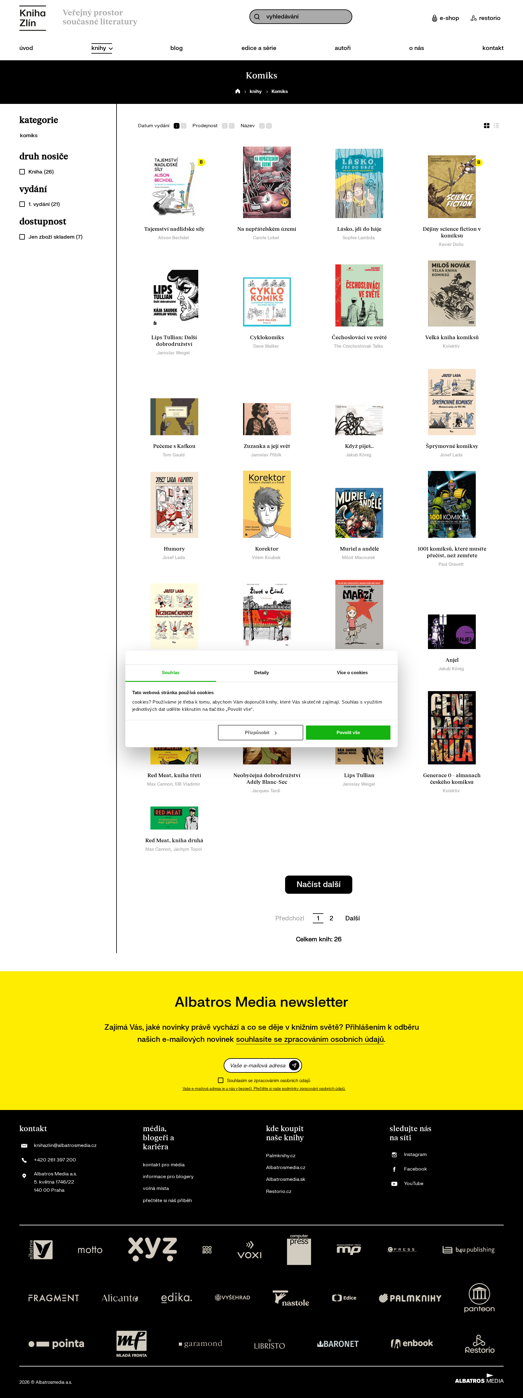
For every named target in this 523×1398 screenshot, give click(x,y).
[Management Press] (349, 1249)
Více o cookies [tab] (352, 672)
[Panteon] (479, 1298)
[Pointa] (56, 1344)
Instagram (415, 1154)
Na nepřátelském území (266, 229)
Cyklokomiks (267, 337)
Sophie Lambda (359, 237)
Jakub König (358, 455)
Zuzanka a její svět (267, 446)
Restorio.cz (278, 1191)
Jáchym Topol (187, 849)
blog (176, 48)
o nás (416, 48)
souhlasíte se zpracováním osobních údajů (310, 1039)
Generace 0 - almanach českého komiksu (452, 778)
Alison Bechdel (173, 237)
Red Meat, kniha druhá (174, 840)
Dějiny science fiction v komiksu (452, 232)
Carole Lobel (266, 237)
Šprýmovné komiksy (452, 446)
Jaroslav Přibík (266, 455)
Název (248, 126)
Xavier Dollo (451, 244)
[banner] (33, 18)
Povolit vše (348, 732)
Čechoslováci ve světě (359, 337)
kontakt (493, 48)
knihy (99, 48)
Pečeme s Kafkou (174, 446)
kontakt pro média (164, 1165)
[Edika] (176, 1298)
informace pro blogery (168, 1177)
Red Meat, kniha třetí (174, 775)
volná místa (156, 1188)
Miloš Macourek (358, 557)
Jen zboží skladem (55, 237)
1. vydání (44, 204)
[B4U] (468, 1249)
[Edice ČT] (344, 1298)
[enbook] (412, 1344)
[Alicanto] (120, 1298)
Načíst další (319, 884)
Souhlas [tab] (170, 672)
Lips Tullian (359, 775)
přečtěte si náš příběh (167, 1201)
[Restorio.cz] (480, 1344)
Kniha (41, 172)
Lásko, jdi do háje (359, 229)
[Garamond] (200, 1344)
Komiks (279, 91)
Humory (174, 549)
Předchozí (289, 918)
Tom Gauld (174, 455)
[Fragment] (53, 1298)
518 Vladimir (187, 784)
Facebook (415, 1169)
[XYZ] (152, 1249)
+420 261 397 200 (55, 1160)
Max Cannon (160, 784)
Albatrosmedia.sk (285, 1179)
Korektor (266, 549)
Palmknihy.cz (280, 1156)
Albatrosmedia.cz (285, 1167)
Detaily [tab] (261, 672)
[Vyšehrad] (232, 1298)
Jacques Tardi (266, 790)
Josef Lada (451, 455)
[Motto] (90, 1249)
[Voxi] (249, 1249)
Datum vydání (153, 126)
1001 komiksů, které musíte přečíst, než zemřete (452, 552)
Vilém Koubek (266, 557)
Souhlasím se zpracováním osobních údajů (268, 1080)
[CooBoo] (207, 1249)
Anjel (452, 660)
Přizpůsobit (257, 732)
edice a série (259, 48)
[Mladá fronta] (131, 1344)
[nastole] (291, 1298)
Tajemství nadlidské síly (174, 229)
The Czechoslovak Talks (358, 346)
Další (352, 918)
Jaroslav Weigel (173, 353)
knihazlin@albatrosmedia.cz (65, 1145)
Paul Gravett (451, 564)
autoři (343, 48)
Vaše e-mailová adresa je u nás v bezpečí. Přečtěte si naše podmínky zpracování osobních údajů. (264, 1088)
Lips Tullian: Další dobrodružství (174, 340)
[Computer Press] (299, 1249)
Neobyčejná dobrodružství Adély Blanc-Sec (267, 778)
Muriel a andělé (359, 549)
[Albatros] (40, 1249)
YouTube (413, 1184)
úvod (26, 48)
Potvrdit (294, 1065)
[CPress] (401, 1249)
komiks (29, 135)
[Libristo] (269, 1344)
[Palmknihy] (410, 1298)
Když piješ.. (359, 446)
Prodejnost (205, 126)
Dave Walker (266, 346)
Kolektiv (451, 346)
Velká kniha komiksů (452, 337)
